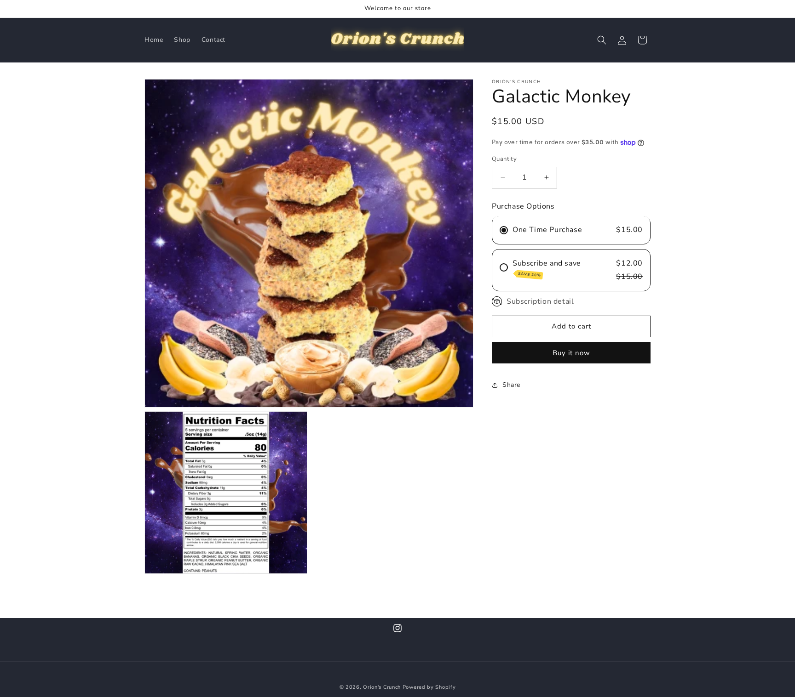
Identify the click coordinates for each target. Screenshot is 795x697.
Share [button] (511, 384)
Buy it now (571, 352)
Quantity (504, 159)
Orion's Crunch (382, 687)
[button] (602, 40)
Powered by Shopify (429, 687)
